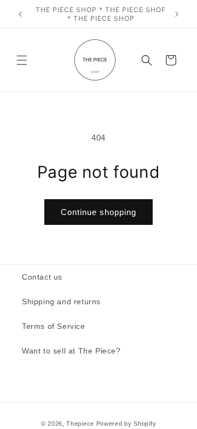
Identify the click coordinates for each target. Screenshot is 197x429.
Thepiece (80, 423)
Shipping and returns (61, 301)
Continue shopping (98, 212)
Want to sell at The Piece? (71, 350)
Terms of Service (53, 326)
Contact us (42, 277)
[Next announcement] (177, 14)
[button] (22, 60)
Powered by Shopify (126, 423)
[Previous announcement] (20, 14)
